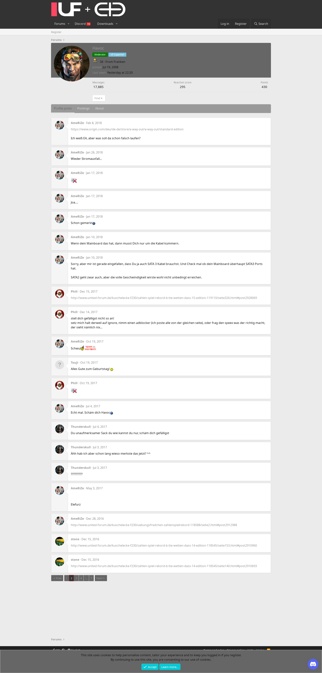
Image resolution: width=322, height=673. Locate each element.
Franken (119, 62)
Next (99, 578)
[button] (68, 24)
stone (75, 539)
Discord (82, 24)
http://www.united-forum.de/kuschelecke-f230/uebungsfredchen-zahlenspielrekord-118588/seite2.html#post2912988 (154, 525)
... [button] (86, 578)
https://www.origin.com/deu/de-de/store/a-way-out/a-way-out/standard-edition (127, 129)
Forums (59, 24)
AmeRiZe (77, 123)
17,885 (98, 87)
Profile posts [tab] (63, 108)
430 (264, 87)
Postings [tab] (83, 108)
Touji (74, 362)
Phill (74, 291)
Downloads (105, 24)
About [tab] (99, 108)
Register (56, 32)
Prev (59, 578)
